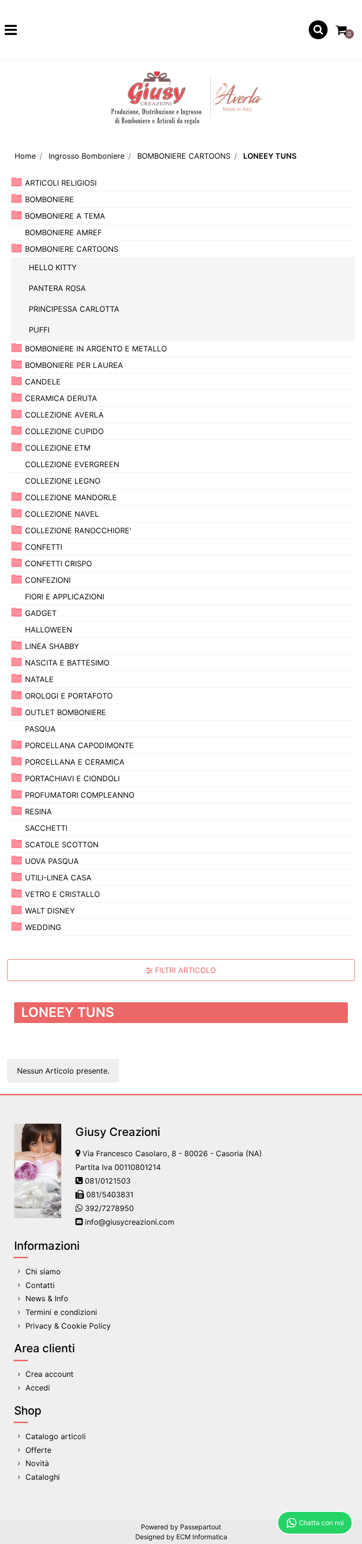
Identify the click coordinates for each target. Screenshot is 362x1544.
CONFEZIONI (48, 580)
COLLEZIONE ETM (57, 447)
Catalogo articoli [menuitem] (55, 1436)
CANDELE (43, 381)
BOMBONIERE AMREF (63, 232)
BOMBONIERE (49, 199)
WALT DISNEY (50, 910)
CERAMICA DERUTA (61, 398)
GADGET (41, 613)
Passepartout (200, 1527)
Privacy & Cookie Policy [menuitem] (68, 1326)
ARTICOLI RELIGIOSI (61, 183)
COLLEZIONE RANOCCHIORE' (78, 530)
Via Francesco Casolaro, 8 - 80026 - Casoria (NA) (172, 1153)
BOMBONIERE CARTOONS (183, 156)
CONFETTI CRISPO (58, 563)
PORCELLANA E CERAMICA (74, 762)
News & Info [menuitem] (46, 1298)
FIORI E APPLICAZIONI (64, 596)
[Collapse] (16, 248)
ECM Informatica (201, 1537)
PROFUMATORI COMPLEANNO (79, 795)
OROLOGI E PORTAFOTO (69, 695)
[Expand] (16, 182)
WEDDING (43, 927)
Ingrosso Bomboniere (86, 156)
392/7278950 (109, 1208)
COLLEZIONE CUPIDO (64, 431)
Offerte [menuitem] (38, 1450)
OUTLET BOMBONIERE (65, 712)
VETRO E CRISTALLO (62, 894)
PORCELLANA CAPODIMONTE (79, 745)
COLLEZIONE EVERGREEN (72, 464)
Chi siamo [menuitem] (43, 1271)
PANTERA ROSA (57, 288)
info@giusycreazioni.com (129, 1222)
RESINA (38, 811)
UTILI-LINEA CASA (58, 877)
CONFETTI (43, 547)
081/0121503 (108, 1181)
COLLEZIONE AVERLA (64, 414)
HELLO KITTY (53, 267)
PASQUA (40, 729)
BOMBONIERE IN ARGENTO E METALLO (96, 348)
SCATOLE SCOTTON (62, 844)
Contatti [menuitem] (40, 1285)
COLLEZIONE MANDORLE (71, 497)
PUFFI (39, 329)
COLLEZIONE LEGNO (62, 481)
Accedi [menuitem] (37, 1387)
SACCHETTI (46, 828)
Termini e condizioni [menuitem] (61, 1312)
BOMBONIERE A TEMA (65, 216)
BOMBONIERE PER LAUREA (74, 365)
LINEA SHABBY (52, 646)
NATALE (39, 679)
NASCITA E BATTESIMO (67, 662)
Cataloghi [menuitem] (42, 1477)
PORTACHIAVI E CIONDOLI (72, 778)
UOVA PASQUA (52, 861)
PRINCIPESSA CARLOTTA (74, 309)
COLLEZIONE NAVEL (62, 514)
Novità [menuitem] (37, 1463)
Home (25, 156)
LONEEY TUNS (269, 156)
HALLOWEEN (48, 629)
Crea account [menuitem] (49, 1374)
